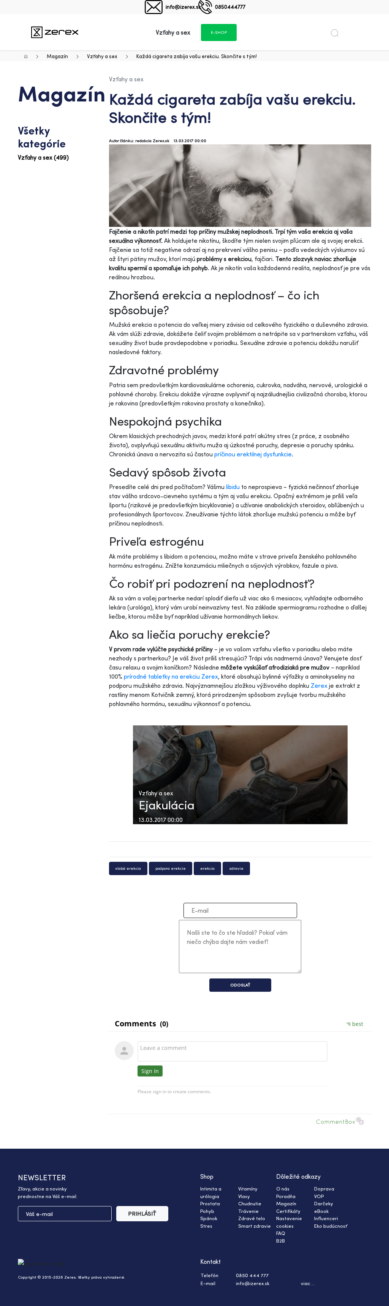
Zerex (319, 685)
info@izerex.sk (183, 6)
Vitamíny (248, 1189)
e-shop (219, 32)
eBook (321, 1211)
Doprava (324, 1189)
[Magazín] (54, 32)
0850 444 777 (252, 1275)
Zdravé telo (251, 1218)
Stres (206, 1226)
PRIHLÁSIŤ (142, 1213)
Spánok (208, 1218)
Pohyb (207, 1211)
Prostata (210, 1203)
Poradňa (286, 1196)
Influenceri (326, 1218)
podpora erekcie (170, 868)
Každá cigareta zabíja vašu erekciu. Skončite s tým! (196, 56)
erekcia (207, 868)
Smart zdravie (254, 1226)
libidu (233, 487)
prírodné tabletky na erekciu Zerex (171, 676)
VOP (319, 1196)
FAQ (280, 1233)
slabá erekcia (128, 868)
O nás (282, 1189)
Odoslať (240, 985)
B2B (280, 1241)
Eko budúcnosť (330, 1226)
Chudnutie (249, 1203)
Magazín (57, 56)
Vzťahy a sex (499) (43, 157)
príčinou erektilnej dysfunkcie (253, 454)
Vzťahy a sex (102, 56)
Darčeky (323, 1203)
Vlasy (244, 1196)
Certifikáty (288, 1211)
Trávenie (248, 1211)
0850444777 (230, 6)
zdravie (236, 868)
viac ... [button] (308, 1283)
